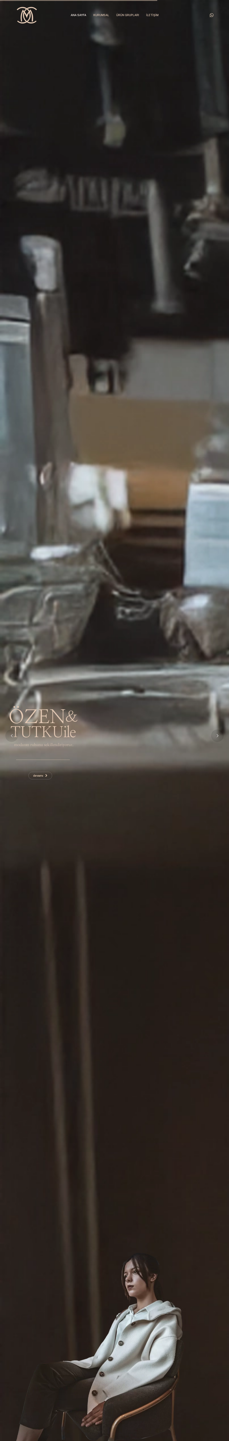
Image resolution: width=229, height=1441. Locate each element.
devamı (39, 775)
